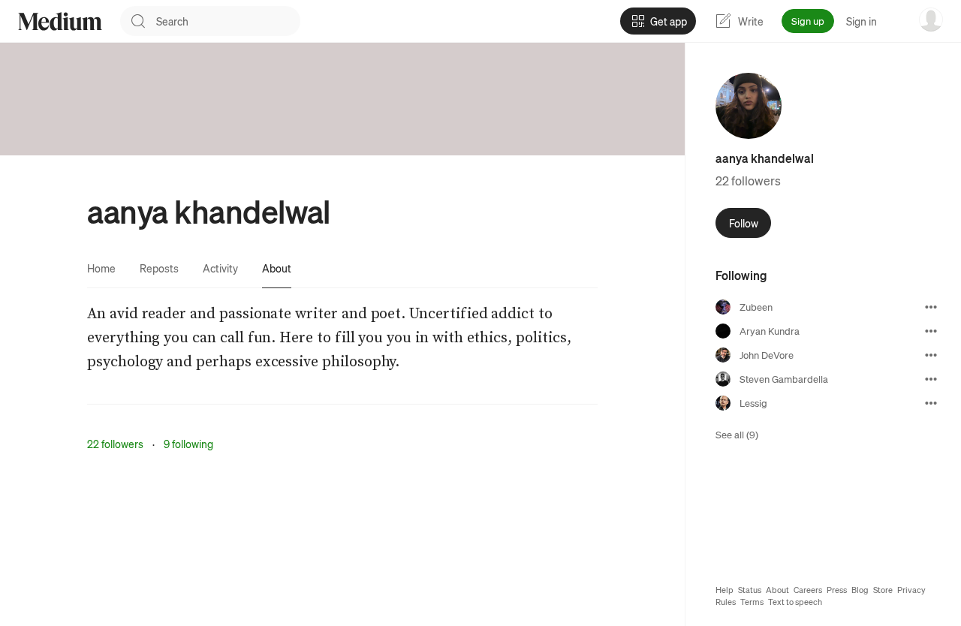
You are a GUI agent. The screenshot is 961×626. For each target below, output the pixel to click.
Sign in (861, 21)
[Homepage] (60, 21)
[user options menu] (931, 20)
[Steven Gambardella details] (931, 379)
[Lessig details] (931, 403)
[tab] (101, 267)
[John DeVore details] (931, 355)
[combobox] (228, 21)
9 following (188, 443)
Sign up (807, 20)
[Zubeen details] (931, 307)
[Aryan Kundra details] (931, 331)
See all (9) (736, 434)
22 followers (115, 443)
